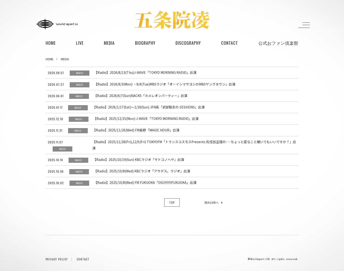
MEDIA (65, 59)
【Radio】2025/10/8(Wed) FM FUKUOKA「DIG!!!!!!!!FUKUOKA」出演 (145, 182)
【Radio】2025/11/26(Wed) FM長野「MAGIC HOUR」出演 (135, 130)
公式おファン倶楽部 (278, 43)
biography (145, 43)
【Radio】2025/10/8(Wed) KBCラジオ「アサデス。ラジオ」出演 (142, 171)
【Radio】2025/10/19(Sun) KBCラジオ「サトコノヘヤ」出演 (138, 159)
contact (229, 43)
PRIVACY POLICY (57, 259)
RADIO (79, 73)
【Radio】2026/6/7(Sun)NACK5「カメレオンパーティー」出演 (140, 95)
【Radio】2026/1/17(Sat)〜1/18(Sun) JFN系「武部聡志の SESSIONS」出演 (148, 107)
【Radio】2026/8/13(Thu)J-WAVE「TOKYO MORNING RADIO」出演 (145, 72)
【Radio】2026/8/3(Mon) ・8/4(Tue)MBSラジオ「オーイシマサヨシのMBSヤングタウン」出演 (164, 84)
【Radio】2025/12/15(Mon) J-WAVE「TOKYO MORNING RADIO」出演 (145, 118)
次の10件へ (211, 202)
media (109, 43)
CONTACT (83, 259)
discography (188, 43)
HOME (51, 43)
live (80, 43)
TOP (172, 202)
